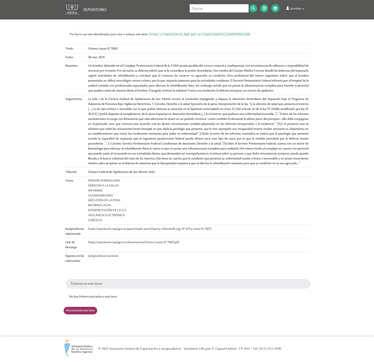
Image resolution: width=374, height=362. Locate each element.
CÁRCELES (95, 220)
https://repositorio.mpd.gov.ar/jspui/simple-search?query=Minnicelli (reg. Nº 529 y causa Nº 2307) (150, 229)
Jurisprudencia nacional (103, 256)
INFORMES (95, 190)
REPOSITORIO (95, 10)
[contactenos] (275, 8)
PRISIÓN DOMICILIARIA (104, 180)
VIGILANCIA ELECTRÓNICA (106, 215)
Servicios (295, 8)
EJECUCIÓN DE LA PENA (104, 200)
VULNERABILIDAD (100, 195)
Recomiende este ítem (80, 310)
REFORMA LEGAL (99, 205)
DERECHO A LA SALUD (103, 185)
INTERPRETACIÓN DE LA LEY (107, 210)
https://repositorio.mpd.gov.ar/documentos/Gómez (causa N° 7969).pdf (133, 242)
